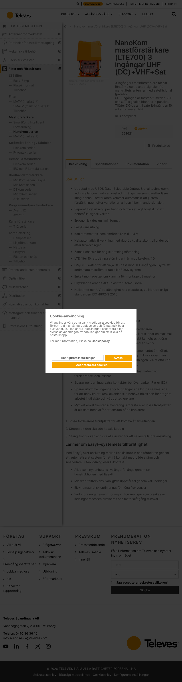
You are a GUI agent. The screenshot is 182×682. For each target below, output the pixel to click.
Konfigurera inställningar (78, 358)
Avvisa (118, 358)
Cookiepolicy (101, 341)
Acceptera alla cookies (91, 365)
